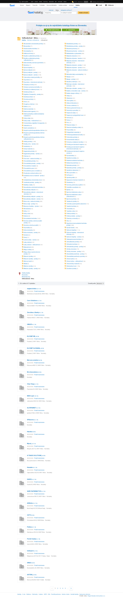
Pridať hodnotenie (39, 291)
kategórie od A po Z (66, 10)
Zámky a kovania (71, 249)
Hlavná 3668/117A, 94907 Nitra (36, 305)
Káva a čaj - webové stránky (31, 201)
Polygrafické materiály (72, 132)
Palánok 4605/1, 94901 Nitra (35, 317)
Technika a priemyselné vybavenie (76, 204)
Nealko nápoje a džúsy (72, 93)
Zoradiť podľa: (92, 283)
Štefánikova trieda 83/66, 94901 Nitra (37, 294)
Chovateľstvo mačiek (30, 166)
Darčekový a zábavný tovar (31, 89)
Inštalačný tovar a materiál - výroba (34, 175)
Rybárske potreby (71, 165)
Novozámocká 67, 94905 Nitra (35, 460)
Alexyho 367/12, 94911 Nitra (35, 448)
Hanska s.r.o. (31, 431)
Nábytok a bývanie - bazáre (74, 58)
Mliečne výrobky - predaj (30, 268)
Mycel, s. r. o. (31, 443)
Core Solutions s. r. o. (34, 300)
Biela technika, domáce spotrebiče (33, 62)
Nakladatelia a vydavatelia (73, 53)
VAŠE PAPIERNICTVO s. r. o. (36, 491)
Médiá (25, 263)
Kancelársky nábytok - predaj (32, 196)
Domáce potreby (28, 99)
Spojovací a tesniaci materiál (74, 180)
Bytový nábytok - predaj (30, 72)
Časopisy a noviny (29, 84)
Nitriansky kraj (26, 276)
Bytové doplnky (28, 67)
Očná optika (69, 100)
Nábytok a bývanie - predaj (73, 65)
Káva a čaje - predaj (29, 204)
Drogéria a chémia (29, 104)
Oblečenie (69, 98)
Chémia (26, 156)
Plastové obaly (70, 125)
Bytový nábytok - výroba (30, 75)
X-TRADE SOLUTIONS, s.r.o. (36, 455)
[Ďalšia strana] (71, 588)
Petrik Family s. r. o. (33, 539)
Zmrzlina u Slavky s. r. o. (35, 312)
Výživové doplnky (71, 230)
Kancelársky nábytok (29, 189)
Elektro (26, 106)
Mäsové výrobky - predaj (31, 258)
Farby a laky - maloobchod (31, 120)
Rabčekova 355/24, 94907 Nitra (36, 532)
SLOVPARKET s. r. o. (34, 408)
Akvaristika (27, 46)
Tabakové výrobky (71, 201)
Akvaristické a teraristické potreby (33, 43)
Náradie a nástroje (71, 81)
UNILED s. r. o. (31, 324)
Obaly (68, 95)
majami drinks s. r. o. (34, 288)
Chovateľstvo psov (29, 168)
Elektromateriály (28, 109)
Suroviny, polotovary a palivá (74, 185)
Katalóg (19, 594)
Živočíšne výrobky (71, 268)
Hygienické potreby (29, 151)
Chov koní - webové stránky (31, 158)
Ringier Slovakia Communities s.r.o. (96, 596)
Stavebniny (69, 182)
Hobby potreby (28, 141)
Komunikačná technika (30, 218)
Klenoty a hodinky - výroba (31, 206)
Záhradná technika (71, 244)
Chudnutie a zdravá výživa (31, 173)
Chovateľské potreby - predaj (32, 163)
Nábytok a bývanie (71, 56)
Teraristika (69, 208)
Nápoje (68, 76)
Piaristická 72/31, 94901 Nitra (35, 329)
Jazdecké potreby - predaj (31, 182)
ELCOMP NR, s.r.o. (33, 336)
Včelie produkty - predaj (73, 216)
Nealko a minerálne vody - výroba (75, 91)
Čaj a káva (27, 79)
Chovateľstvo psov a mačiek (32, 170)
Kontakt (74, 594)
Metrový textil (28, 261)
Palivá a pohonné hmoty (73, 108)
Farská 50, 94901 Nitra (33, 484)
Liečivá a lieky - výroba (30, 240)
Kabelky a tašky (28, 185)
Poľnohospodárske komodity (74, 134)
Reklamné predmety (72, 163)
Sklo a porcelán (70, 172)
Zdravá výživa (70, 258)
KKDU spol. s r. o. (32, 396)
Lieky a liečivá (27, 242)
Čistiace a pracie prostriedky (32, 87)
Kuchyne (26, 235)
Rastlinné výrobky (71, 158)
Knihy (25, 211)
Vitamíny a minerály (72, 218)
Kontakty (52, 294)
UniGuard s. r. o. (32, 551)
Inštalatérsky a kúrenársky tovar (33, 180)
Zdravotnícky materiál (72, 263)
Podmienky (35, 594)
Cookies (41, 594)
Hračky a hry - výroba (30, 144)
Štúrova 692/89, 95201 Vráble (35, 580)
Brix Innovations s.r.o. (34, 372)
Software (69, 175)
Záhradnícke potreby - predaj (74, 246)
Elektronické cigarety (30, 111)
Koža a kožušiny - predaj (30, 232)
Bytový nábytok (28, 70)
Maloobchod (27, 247)
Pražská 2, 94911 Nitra (33, 341)
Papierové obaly (71, 112)
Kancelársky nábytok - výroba (32, 199)
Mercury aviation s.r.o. (34, 360)
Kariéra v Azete (65, 594)
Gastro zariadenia (29, 128)
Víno (67, 221)
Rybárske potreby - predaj (73, 167)
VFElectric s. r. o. (32, 420)
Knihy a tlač (27, 213)
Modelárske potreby (72, 43)
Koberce (26, 216)
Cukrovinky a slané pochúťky (32, 77)
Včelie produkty (70, 213)
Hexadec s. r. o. (32, 467)
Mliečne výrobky (28, 266)
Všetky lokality (26, 273)
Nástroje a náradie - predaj (73, 88)
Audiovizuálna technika (30, 48)
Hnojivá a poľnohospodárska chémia (34, 130)
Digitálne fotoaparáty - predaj (32, 94)
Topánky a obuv (70, 211)
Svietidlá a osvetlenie (72, 187)
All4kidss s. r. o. (32, 503)
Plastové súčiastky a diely (73, 127)
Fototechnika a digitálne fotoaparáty (34, 123)
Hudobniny (27, 146)
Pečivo (68, 120)
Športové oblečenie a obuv (73, 192)
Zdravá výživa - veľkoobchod (74, 261)
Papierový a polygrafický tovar (74, 115)
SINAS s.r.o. (31, 563)
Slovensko (25, 275)
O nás (23, 594)
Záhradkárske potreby (72, 241)
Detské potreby (28, 92)
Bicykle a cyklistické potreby (31, 56)
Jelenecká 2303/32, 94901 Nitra (36, 401)
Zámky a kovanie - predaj (73, 251)
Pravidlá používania (56, 594)
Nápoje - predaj (70, 79)
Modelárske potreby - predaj (74, 46)
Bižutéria (26, 65)
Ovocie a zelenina (71, 105)
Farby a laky (27, 118)
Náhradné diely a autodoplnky (74, 74)
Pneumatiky (69, 130)
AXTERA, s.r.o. (32, 575)
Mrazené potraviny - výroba (74, 51)
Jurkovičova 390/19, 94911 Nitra (36, 496)
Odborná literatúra (71, 103)
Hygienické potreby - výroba (31, 153)
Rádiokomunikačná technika (74, 160)
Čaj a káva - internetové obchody (33, 82)
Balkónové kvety (28, 53)
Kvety (25, 237)
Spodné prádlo (70, 177)
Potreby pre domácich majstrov (75, 144)
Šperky (68, 189)
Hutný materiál (28, 149)
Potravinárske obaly (72, 139)
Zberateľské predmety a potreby (75, 256)
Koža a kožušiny (28, 230)
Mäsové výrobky (28, 256)
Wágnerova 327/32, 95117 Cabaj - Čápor (38, 556)
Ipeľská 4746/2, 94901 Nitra (35, 413)
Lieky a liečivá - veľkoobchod (32, 244)
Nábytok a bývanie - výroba (74, 67)
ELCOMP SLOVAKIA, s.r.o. (35, 348)
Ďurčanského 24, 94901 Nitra (35, 568)
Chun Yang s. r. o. (33, 384)
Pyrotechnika (70, 155)
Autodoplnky (27, 51)
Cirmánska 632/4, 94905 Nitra (35, 520)
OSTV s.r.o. (31, 515)
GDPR (45, 594)
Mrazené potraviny (71, 48)
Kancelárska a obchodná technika (33, 187)
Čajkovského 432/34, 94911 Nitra (36, 472)
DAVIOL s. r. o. (31, 479)
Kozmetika (27, 227)
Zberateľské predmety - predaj (75, 254)
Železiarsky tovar (71, 266)
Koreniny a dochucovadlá (31, 225)
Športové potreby (71, 199)
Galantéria (27, 125)
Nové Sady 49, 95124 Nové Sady (36, 508)
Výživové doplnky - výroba (73, 237)
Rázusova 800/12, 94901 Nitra (35, 365)
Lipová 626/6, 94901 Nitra (34, 544)
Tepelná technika (71, 206)
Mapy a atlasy (28, 249)
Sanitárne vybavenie (72, 170)
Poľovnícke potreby (71, 137)
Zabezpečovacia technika (73, 239)
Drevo (25, 101)
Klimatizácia (27, 208)
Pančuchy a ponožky (72, 110)
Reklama (28, 594)
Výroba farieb (70, 227)
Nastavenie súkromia (85, 594)
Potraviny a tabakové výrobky (74, 142)
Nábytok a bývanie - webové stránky (76, 70)
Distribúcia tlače (28, 97)
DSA (49, 594)
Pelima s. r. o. (31, 527)
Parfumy (68, 117)
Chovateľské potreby (30, 161)
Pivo (67, 122)
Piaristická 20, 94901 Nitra (34, 389)
